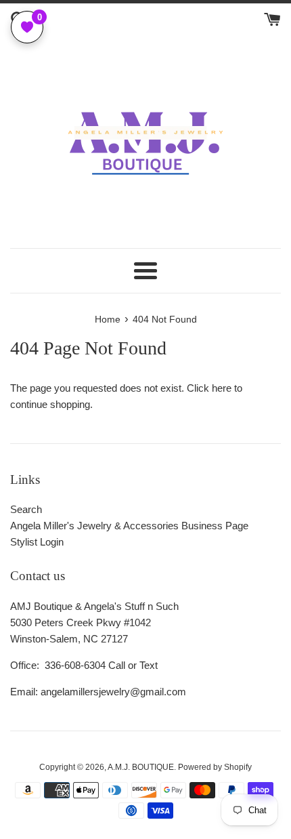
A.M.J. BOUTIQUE (141, 767)
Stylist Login (37, 542)
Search (26, 509)
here (221, 388)
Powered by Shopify (215, 767)
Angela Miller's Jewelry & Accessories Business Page (129, 525)
